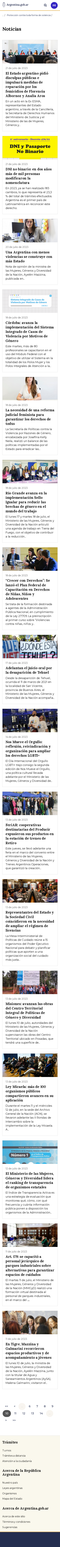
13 (32, 1413)
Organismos (9, 1493)
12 (23, 1413)
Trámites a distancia (14, 1455)
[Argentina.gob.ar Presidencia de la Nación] (15, 5)
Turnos (6, 1450)
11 (15, 1413)
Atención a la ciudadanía (17, 1461)
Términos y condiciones (16, 1521)
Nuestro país (10, 1482)
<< (6, 1406)
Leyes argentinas (12, 1488)
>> (14, 1420)
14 (41, 1413)
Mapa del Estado (12, 1498)
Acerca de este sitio (13, 1516)
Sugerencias (9, 1527)
